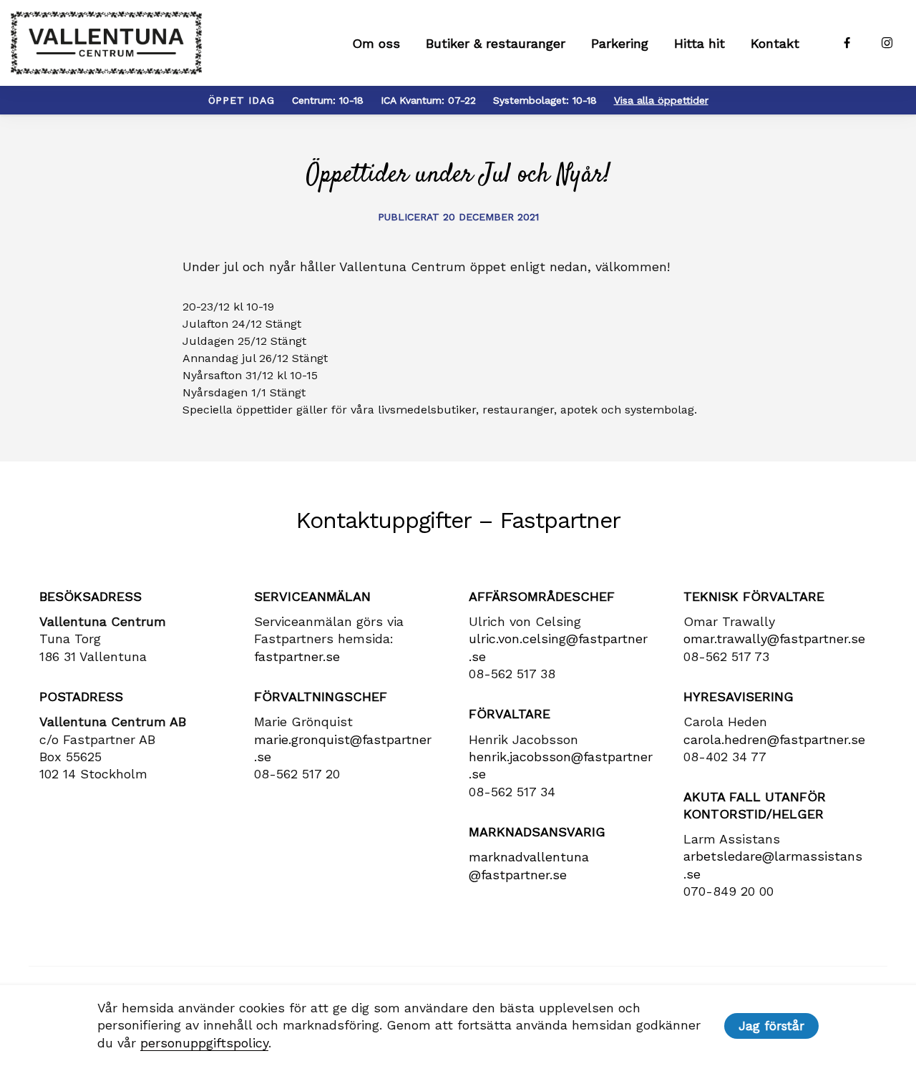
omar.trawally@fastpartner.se (774, 638)
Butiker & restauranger (495, 43)
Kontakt (775, 43)
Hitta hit (699, 43)
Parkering (619, 43)
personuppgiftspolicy (204, 1042)
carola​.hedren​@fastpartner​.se (774, 739)
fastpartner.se (297, 656)
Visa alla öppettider (661, 100)
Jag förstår (771, 1026)
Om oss (376, 43)
